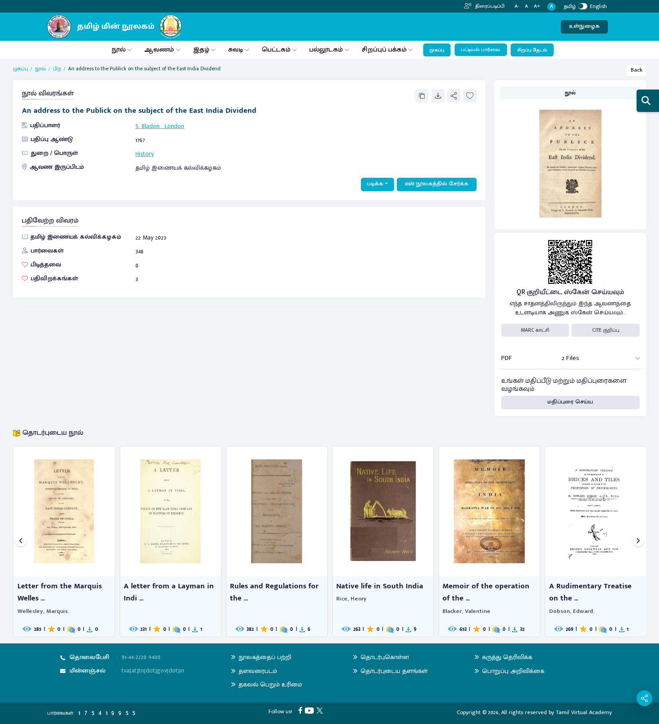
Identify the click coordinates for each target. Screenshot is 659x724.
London (174, 126)
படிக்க (375, 183)
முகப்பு (436, 50)
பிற (57, 69)
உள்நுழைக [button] (584, 26)
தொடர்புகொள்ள (384, 657)
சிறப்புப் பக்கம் (384, 49)
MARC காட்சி (535, 330)
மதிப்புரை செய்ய (570, 402)
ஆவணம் (160, 49)
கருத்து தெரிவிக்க (507, 657)
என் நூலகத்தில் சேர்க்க (436, 183)
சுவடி (235, 49)
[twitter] (320, 710)
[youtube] (310, 710)
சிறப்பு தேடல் (532, 50)
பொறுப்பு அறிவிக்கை (513, 671)
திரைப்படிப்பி (489, 6)
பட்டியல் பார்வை (480, 50)
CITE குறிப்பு (606, 330)
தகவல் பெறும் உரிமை (270, 684)
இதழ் (201, 49)
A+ (537, 6)
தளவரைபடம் (257, 671)
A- (517, 6)
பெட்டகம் (276, 49)
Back (636, 70)
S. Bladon (147, 126)
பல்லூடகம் (326, 49)
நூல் (119, 49)
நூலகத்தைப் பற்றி (264, 657)
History (144, 154)
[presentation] (21, 541)
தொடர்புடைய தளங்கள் (394, 671)
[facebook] (302, 710)
